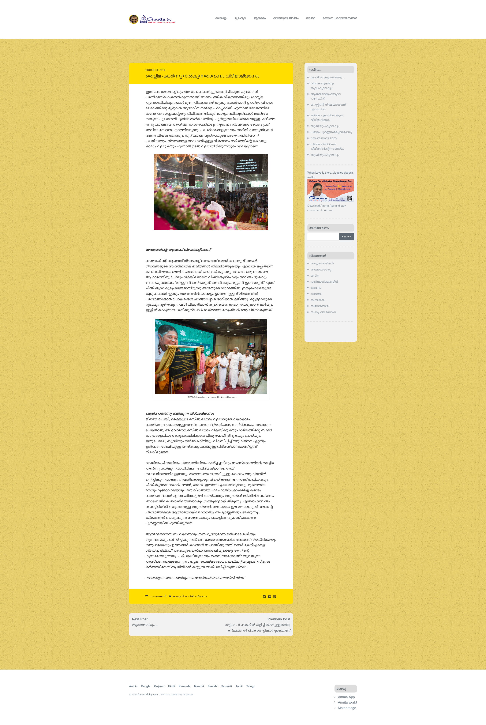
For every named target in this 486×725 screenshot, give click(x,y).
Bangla (145, 686)
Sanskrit (226, 686)
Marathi (199, 686)
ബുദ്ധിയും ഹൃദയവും (325, 126)
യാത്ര (310, 18)
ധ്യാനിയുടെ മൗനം (324, 138)
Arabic (133, 686)
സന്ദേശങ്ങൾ (158, 596)
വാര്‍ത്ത (316, 294)
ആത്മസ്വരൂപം (144, 624)
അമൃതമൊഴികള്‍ (322, 263)
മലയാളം (221, 18)
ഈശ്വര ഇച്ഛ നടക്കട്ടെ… (327, 77)
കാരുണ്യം (180, 596)
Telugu (250, 686)
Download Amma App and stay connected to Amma (326, 207)
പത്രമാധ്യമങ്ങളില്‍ (324, 281)
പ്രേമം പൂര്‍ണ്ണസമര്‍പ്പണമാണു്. (332, 132)
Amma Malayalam (148, 694)
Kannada (184, 686)
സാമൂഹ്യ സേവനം (324, 312)
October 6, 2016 (155, 69)
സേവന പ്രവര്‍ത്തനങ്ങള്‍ (340, 18)
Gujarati (159, 686)
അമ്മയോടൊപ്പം (321, 269)
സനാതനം (318, 300)
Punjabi (213, 686)
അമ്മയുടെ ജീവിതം (285, 18)
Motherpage (347, 707)
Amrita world (347, 702)
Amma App (346, 696)
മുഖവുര (240, 18)
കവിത (315, 275)
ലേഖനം (316, 287)
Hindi (171, 686)
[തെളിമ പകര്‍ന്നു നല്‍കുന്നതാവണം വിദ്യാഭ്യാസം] (270, 596)
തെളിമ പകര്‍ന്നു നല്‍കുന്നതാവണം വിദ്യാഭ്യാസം (202, 76)
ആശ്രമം (259, 18)
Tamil (239, 686)
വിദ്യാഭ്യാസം (197, 596)
